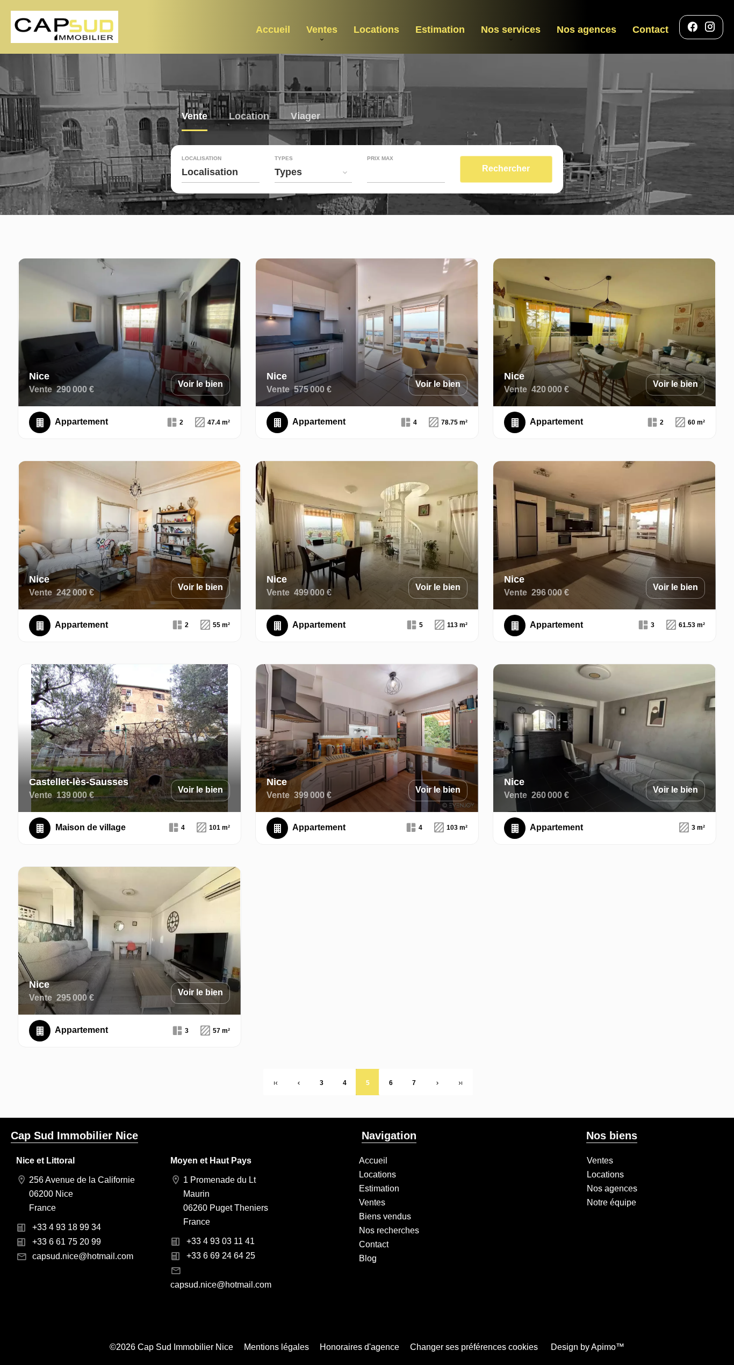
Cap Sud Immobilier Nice (74, 1135)
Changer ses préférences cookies (474, 1347)
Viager (305, 117)
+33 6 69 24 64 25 (220, 1255)
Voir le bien (200, 384)
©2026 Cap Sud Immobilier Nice (171, 1347)
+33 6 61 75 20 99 (66, 1241)
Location (249, 117)
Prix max (380, 158)
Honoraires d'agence (359, 1347)
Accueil (64, 27)
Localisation (201, 158)
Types (284, 158)
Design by (586, 1347)
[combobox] (221, 172)
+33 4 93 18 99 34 (66, 1227)
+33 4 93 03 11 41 (220, 1241)
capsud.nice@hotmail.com (82, 1256)
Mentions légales (276, 1347)
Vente (194, 117)
